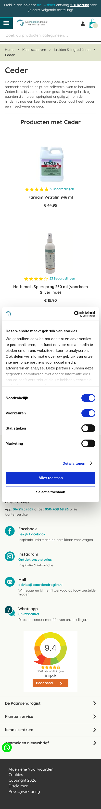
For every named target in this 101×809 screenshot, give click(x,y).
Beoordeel (45, 683)
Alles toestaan (50, 478)
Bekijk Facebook (32, 534)
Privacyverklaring (24, 791)
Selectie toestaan (50, 492)
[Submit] (95, 33)
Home (10, 49)
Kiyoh (50, 675)
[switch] (88, 414)
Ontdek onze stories (35, 559)
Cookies (16, 774)
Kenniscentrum (34, 49)
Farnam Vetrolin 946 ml (50, 197)
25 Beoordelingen (62, 278)
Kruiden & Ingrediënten (72, 49)
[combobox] (50, 35)
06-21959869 (23, 509)
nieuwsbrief (46, 5)
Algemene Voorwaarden (31, 769)
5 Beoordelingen (62, 189)
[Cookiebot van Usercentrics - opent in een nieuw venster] (73, 314)
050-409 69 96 (57, 509)
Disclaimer (18, 785)
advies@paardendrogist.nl (40, 584)
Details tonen (74, 463)
